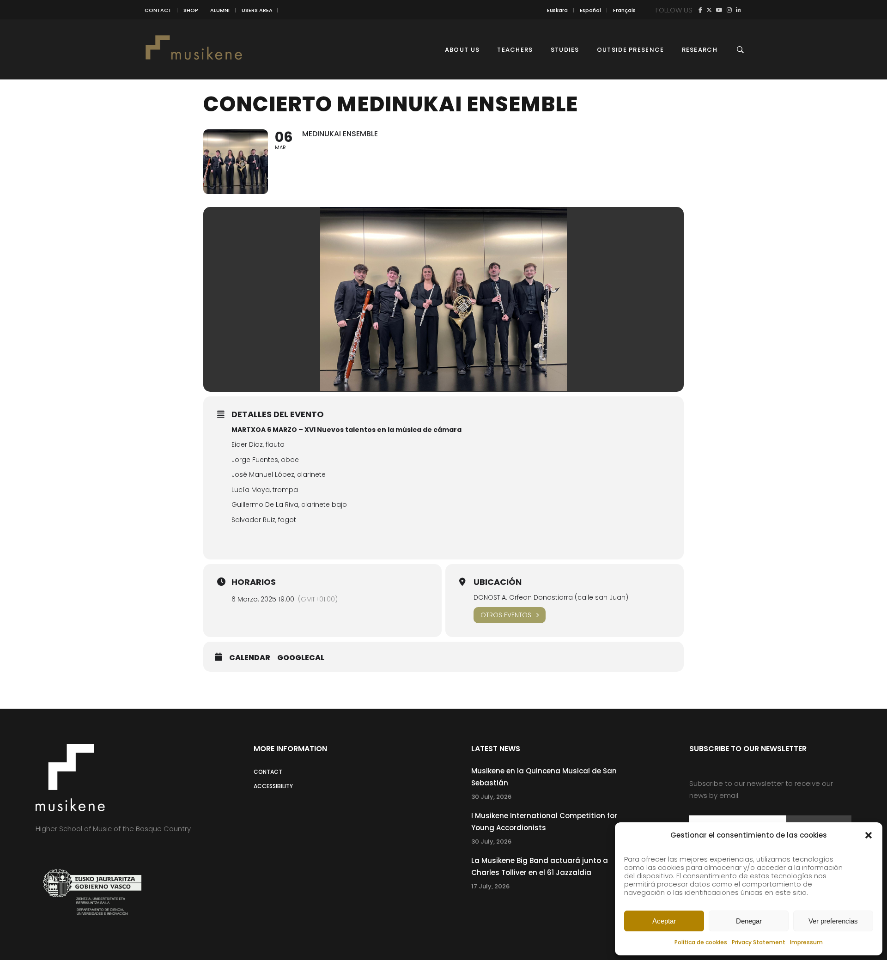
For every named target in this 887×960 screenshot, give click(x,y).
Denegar (749, 921)
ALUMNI (220, 10)
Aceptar (664, 921)
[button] (868, 835)
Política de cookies (700, 942)
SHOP (190, 10)
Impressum (806, 942)
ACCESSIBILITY (273, 786)
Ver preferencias (833, 921)
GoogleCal (300, 657)
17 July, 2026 (490, 886)
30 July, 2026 (491, 796)
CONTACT (158, 10)
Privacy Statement (758, 942)
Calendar (249, 657)
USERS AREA (257, 10)
